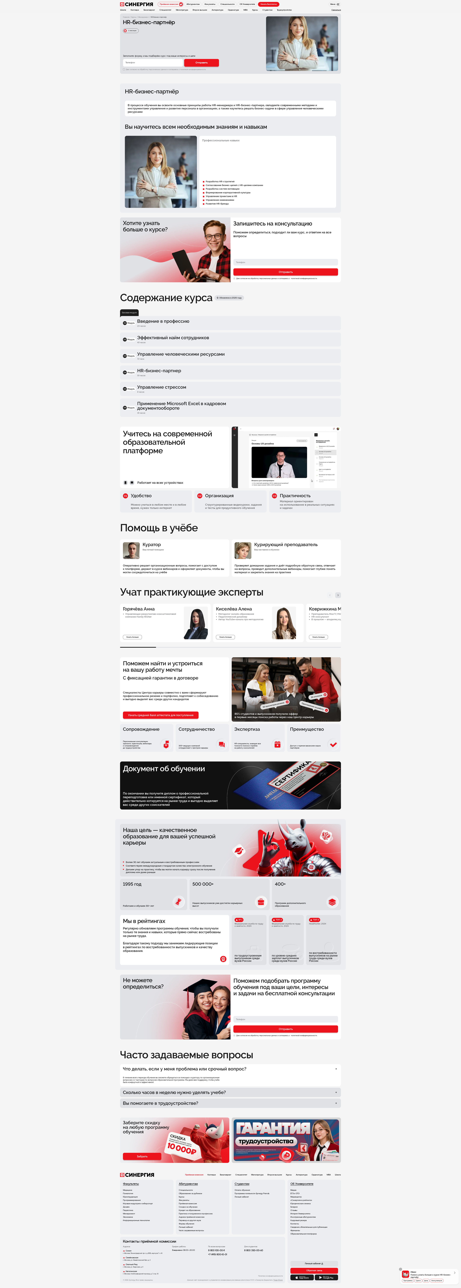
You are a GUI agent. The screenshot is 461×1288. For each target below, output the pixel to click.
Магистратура (257, 1175)
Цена (426, 1281)
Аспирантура (301, 1175)
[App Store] (302, 1277)
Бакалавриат (225, 1175)
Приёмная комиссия (194, 1175)
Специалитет (241, 1175)
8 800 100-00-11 (216, 1250)
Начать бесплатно (269, 4)
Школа (338, 1175)
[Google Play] (326, 1277)
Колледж (211, 1175)
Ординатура (317, 1175)
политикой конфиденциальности (304, 278)
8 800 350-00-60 (253, 1250)
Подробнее (278, 1280)
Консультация (436, 1281)
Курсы (289, 1175)
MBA (329, 1175)
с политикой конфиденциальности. (192, 69)
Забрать (142, 1156)
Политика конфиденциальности (270, 1276)
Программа (407, 1281)
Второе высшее (274, 1175)
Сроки (418, 1281)
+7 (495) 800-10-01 (217, 1254)
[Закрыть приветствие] (400, 1269)
